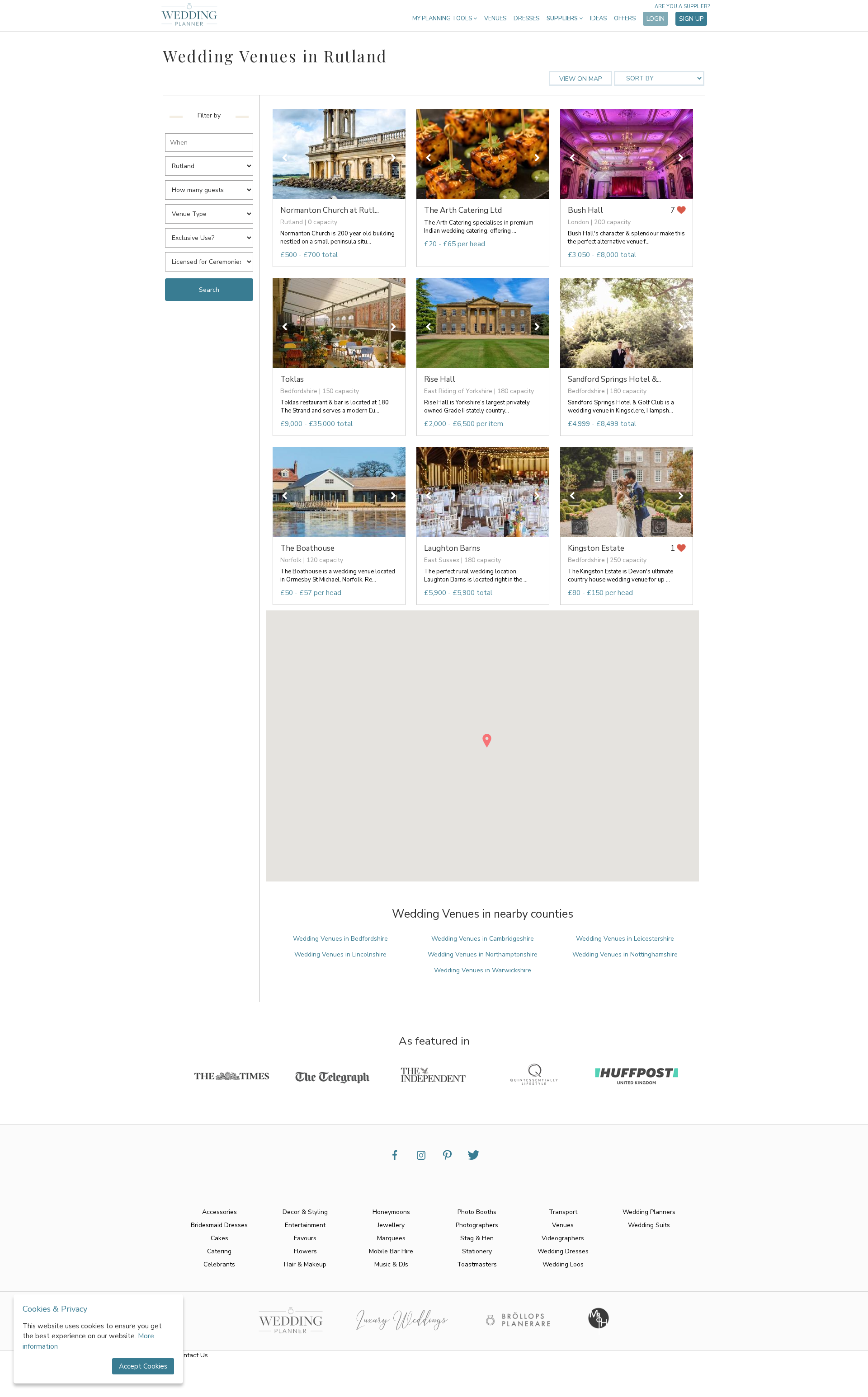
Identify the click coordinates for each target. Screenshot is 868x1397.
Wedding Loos (563, 1264)
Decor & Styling (305, 1212)
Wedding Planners (649, 1212)
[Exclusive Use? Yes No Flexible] (211, 235)
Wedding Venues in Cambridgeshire (482, 938)
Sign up (691, 18)
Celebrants (219, 1264)
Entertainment (305, 1225)
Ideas (598, 18)
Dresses (526, 18)
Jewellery (391, 1225)
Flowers (305, 1251)
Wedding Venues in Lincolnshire (340, 954)
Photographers (477, 1225)
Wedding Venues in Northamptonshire (483, 954)
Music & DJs (391, 1264)
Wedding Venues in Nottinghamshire (625, 954)
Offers (625, 18)
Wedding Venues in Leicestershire (625, 938)
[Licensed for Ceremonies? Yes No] (211, 259)
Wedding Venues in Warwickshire (482, 970)
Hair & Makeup (305, 1264)
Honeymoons (391, 1212)
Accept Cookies (143, 1366)
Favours (305, 1238)
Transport (563, 1212)
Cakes (219, 1238)
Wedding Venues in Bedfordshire (340, 938)
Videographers (563, 1238)
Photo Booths (477, 1212)
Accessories (219, 1212)
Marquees (391, 1238)
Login (655, 18)
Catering (219, 1251)
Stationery (477, 1251)
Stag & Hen (477, 1238)
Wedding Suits (649, 1225)
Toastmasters (477, 1264)
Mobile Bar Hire (391, 1251)
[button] (486, 740)
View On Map (580, 79)
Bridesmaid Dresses (219, 1225)
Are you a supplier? (682, 6)
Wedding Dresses (563, 1251)
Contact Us (192, 1355)
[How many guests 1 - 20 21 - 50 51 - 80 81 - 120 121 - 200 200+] (211, 187)
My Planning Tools (442, 18)
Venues (495, 18)
